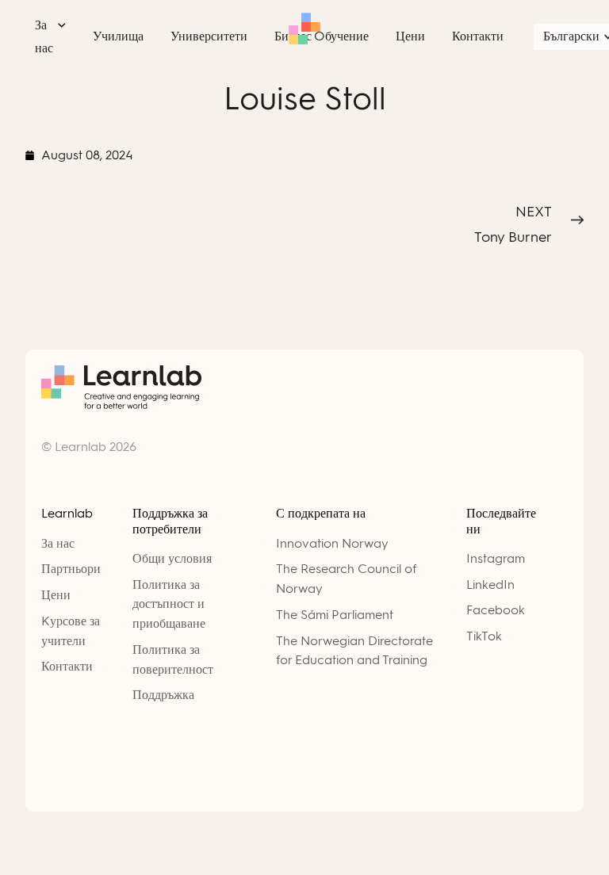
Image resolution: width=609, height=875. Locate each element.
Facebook (495, 609)
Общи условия (172, 558)
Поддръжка (163, 694)
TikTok (484, 636)
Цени (56, 594)
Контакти (67, 666)
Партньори (71, 568)
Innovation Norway (332, 543)
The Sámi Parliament (334, 614)
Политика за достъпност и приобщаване (168, 604)
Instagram (495, 558)
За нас (58, 543)
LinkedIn (490, 584)
